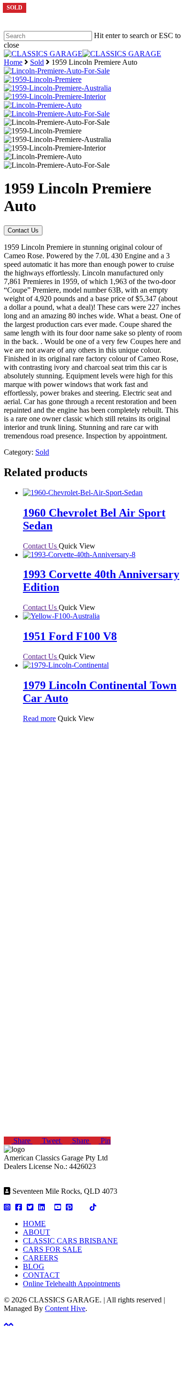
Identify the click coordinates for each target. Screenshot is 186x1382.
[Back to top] (8, 1325)
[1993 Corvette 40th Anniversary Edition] (79, 554)
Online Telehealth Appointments (71, 1284)
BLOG (33, 1266)
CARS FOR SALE (52, 1249)
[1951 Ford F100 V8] (61, 616)
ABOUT (36, 1232)
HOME (34, 1223)
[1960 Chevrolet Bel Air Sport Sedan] (83, 492)
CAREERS (40, 1258)
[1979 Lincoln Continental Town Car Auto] (66, 665)
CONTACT (41, 1275)
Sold (37, 62)
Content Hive (65, 1308)
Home (13, 62)
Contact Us (23, 230)
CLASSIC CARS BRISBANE (70, 1241)
